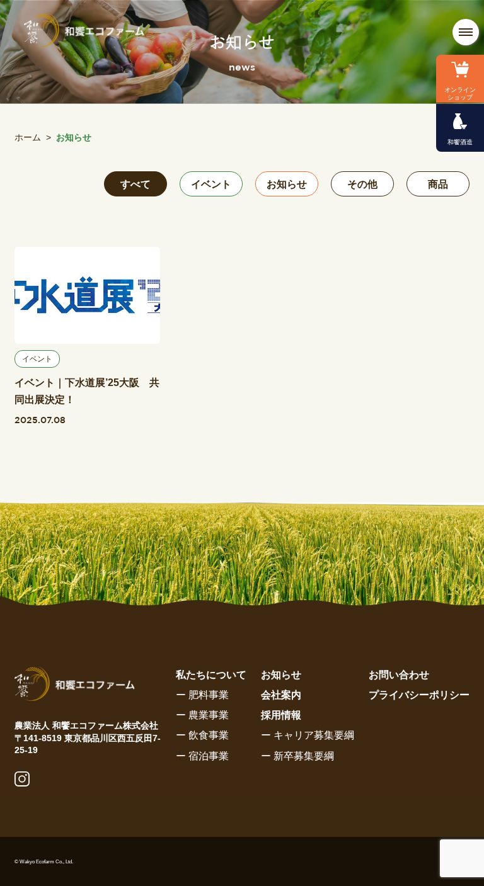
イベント (211, 184)
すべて (135, 184)
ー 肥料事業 (202, 695)
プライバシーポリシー (419, 695)
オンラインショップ (460, 93)
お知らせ (287, 184)
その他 (362, 184)
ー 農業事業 (202, 715)
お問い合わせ (399, 674)
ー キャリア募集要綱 (307, 735)
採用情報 (281, 715)
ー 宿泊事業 (202, 756)
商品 (438, 184)
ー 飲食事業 (202, 735)
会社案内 (281, 695)
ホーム (27, 137)
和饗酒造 (460, 142)
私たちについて (211, 674)
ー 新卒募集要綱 (297, 756)
